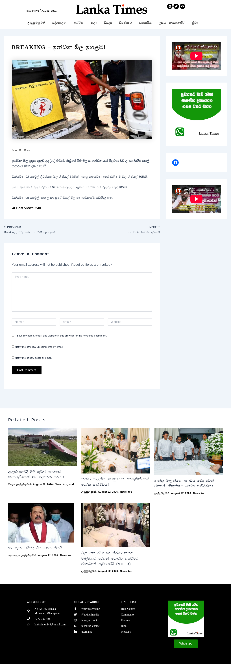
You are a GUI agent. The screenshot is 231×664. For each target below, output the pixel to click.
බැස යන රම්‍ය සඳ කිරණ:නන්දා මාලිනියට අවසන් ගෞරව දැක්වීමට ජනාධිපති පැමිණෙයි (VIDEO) (109, 558)
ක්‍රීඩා (195, 23)
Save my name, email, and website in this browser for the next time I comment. (62, 335)
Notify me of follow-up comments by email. (39, 346)
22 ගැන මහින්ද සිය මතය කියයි (35, 548)
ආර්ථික (78, 23)
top (65, 484)
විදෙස (108, 23)
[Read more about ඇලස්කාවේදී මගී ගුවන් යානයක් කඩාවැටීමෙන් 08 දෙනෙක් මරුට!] (42, 447)
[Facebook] (175, 162)
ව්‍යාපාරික (145, 23)
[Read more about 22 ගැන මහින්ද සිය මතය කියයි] (42, 523)
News (58, 484)
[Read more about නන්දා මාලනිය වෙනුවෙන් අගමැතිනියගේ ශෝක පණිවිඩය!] (115, 451)
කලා (94, 23)
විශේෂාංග (125, 23)
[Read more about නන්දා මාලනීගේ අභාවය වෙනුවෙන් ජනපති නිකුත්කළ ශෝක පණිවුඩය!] (188, 451)
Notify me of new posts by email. (33, 357)
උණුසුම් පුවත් (36, 23)
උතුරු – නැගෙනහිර (171, 23)
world (72, 484)
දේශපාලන (59, 23)
